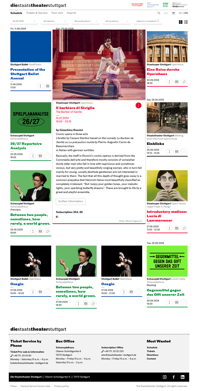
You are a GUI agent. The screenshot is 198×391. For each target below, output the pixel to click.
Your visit (57, 13)
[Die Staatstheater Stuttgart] (38, 5)
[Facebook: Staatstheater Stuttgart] (173, 377)
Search (158, 13)
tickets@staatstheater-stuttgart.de (29, 363)
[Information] (138, 105)
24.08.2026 (18, 21)
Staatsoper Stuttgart (137, 4)
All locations (112, 21)
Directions (152, 355)
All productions (82, 21)
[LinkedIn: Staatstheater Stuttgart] (182, 377)
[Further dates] (47, 86)
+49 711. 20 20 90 (22, 356)
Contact (166, 13)
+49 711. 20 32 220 (114, 351)
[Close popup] (140, 34)
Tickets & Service (36, 13)
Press (13, 386)
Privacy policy (61, 386)
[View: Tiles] (180, 22)
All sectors (49, 21)
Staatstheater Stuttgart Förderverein (180, 4)
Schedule (16, 13)
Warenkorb (173, 13)
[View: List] (186, 22)
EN (186, 13)
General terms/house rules (35, 386)
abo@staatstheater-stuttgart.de (118, 355)
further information (70, 201)
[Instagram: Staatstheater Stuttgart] (164, 377)
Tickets (184, 81)
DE (180, 13)
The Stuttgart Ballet (153, 4)
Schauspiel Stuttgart (165, 4)
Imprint (71, 13)
